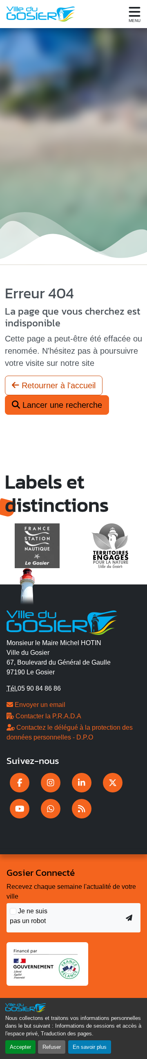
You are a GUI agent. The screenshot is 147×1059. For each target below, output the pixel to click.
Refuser (51, 1047)
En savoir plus (90, 1047)
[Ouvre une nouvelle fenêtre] (19, 782)
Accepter (20, 1047)
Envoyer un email (39, 704)
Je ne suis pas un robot (28, 916)
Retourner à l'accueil (57, 385)
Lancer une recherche (61, 404)
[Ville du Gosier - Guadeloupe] (62, 621)
